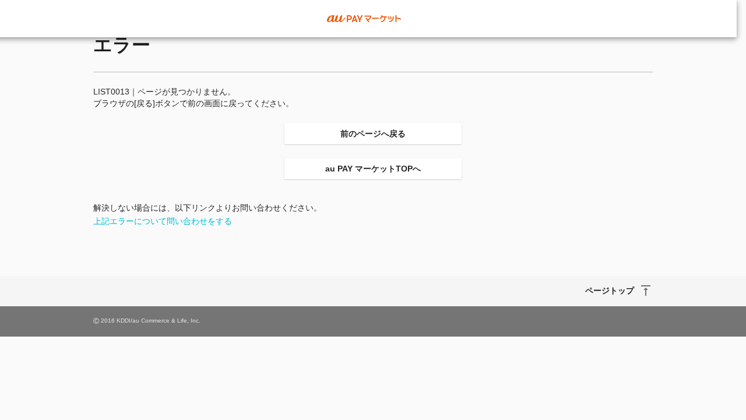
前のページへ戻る (373, 133)
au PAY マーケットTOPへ (373, 168)
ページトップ (609, 290)
